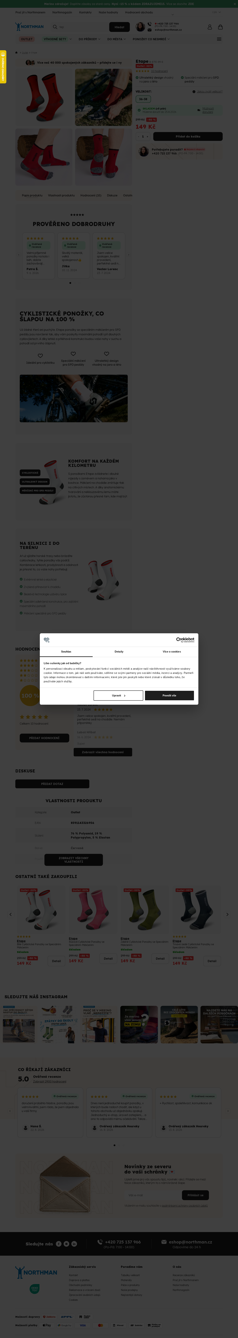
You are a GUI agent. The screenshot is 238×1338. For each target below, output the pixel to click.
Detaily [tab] (119, 651)
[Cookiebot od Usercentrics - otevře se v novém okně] (178, 640)
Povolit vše (169, 695)
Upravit (116, 695)
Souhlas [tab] (66, 651)
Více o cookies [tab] (172, 651)
